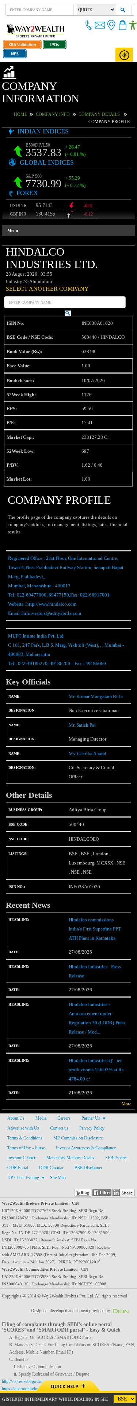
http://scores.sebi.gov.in (23, 1369)
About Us (15, 1106)
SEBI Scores (117, 1145)
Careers (64, 1106)
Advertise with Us (23, 1115)
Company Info (44, 101)
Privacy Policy (91, 1115)
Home (16, 101)
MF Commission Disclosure (77, 1125)
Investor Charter (21, 1145)
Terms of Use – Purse (26, 1135)
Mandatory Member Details (71, 1145)
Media (40, 1106)
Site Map (57, 1165)
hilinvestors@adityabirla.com (50, 600)
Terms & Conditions (24, 1125)
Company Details (85, 101)
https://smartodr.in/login (24, 1376)
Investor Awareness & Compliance (86, 1135)
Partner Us (90, 1106)
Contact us (59, 1115)
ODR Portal (17, 1155)
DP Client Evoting (22, 1165)
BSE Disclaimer (85, 1155)
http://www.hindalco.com (53, 591)
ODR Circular (49, 1155)
